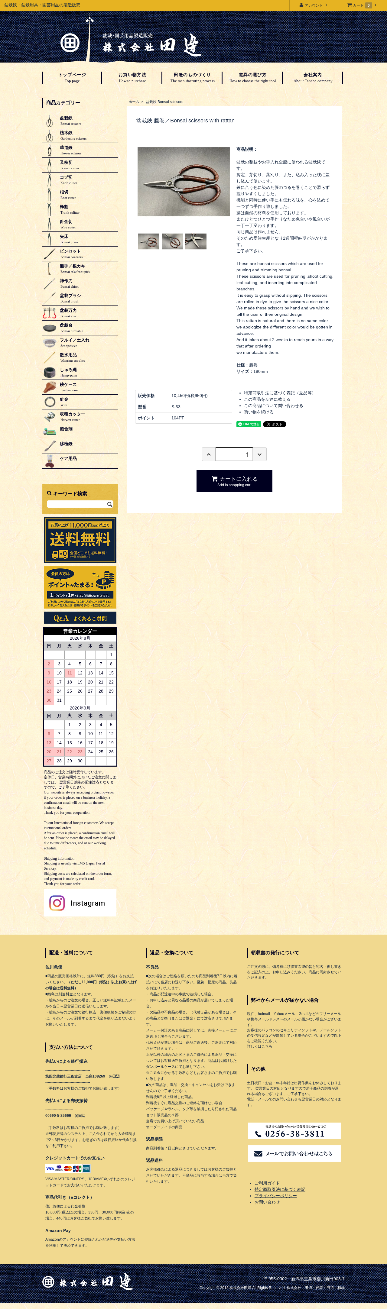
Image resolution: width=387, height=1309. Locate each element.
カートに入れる (237, 480)
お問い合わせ (267, 1202)
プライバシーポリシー (276, 1195)
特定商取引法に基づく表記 (280, 1189)
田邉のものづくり (193, 78)
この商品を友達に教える (267, 399)
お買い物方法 (132, 78)
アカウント (314, 5)
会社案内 (313, 78)
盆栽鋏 (164, 102)
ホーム (133, 102)
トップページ (72, 78)
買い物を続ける (259, 411)
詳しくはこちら (259, 1046)
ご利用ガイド (267, 1183)
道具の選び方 (252, 78)
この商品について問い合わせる (273, 405)
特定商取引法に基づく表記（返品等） (280, 392)
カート (361, 5)
